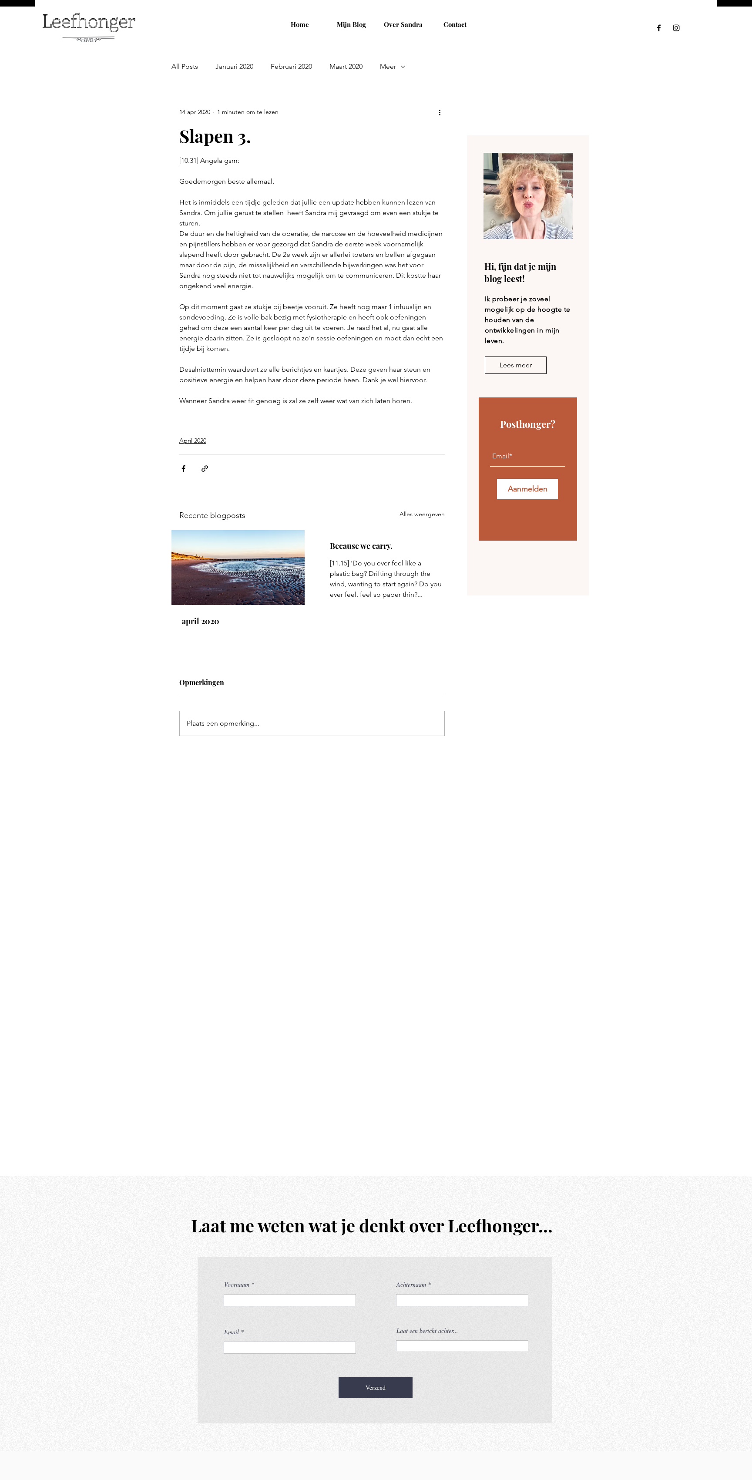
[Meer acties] (439, 112)
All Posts (184, 66)
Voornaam (236, 1285)
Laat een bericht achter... (427, 1331)
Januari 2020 (234, 66)
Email (231, 1332)
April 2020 (192, 440)
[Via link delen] (205, 468)
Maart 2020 (346, 66)
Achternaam (411, 1285)
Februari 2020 (291, 66)
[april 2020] (238, 567)
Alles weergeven (422, 514)
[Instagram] (676, 28)
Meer (388, 66)
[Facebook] (659, 28)
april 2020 (200, 621)
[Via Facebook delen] (183, 468)
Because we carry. (361, 546)
